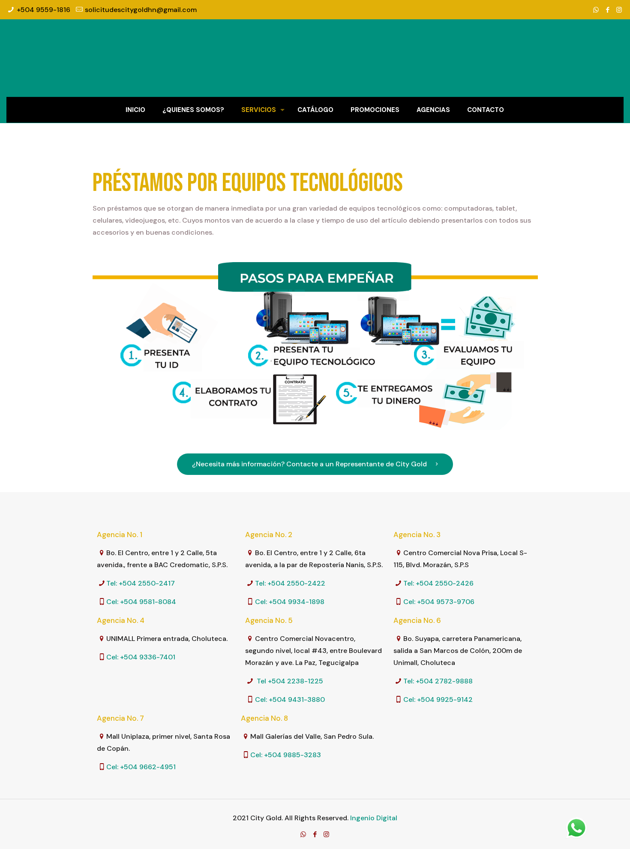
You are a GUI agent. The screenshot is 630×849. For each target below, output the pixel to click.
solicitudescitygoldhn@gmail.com (141, 9)
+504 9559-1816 (43, 9)
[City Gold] (315, 58)
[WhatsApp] (595, 10)
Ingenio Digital (373, 817)
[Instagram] (619, 10)
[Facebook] (607, 10)
